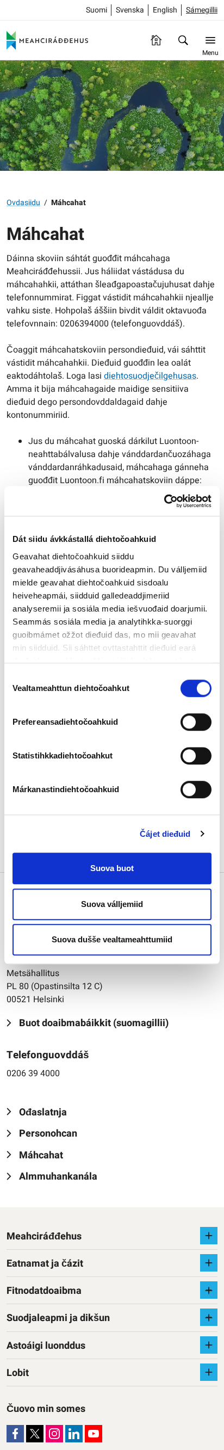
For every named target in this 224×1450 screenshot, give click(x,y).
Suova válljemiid (112, 904)
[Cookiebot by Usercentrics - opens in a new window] (163, 501)
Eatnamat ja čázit (45, 1263)
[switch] (196, 722)
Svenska (130, 10)
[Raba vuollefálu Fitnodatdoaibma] (208, 1290)
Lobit (18, 1373)
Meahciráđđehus (44, 1236)
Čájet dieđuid (165, 833)
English (165, 10)
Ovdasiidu (23, 202)
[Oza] (183, 40)
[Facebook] (15, 1433)
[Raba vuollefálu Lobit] (208, 1372)
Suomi (96, 10)
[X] (34, 1433)
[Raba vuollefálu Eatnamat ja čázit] (208, 1263)
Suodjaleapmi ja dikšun (58, 1318)
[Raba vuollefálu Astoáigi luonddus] (208, 1345)
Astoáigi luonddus (46, 1345)
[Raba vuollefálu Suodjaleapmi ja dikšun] (208, 1317)
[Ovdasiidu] (156, 40)
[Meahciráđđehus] (47, 40)
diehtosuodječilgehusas (150, 375)
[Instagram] (54, 1433)
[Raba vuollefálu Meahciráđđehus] (208, 1235)
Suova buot (112, 868)
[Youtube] (93, 1433)
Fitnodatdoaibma (44, 1291)
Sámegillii (201, 10)
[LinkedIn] (74, 1433)
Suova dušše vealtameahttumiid (112, 939)
